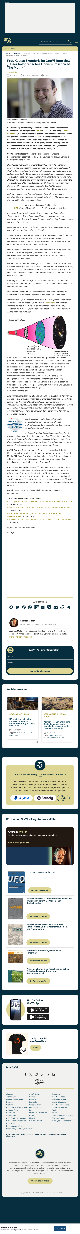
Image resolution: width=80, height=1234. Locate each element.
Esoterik (9, 1105)
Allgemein (17, 53)
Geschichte (10, 1113)
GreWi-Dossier (35, 1094)
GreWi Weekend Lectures (16, 1121)
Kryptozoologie (35, 1107)
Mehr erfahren (63, 798)
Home (8, 53)
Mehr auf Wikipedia (16, 842)
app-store (38, 1010)
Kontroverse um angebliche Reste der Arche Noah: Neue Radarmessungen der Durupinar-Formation (57, 725)
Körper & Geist (35, 1105)
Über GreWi (10, 1123)
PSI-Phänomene (58, 1097)
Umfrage (12, 735)
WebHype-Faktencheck (61, 1121)
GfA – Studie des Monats (16, 1118)
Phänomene (50, 303)
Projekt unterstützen (40, 1181)
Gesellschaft (15, 714)
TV (22, 733)
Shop (35, 1047)
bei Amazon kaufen (39, 890)
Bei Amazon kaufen (38, 981)
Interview (32, 1097)
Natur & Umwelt (35, 1121)
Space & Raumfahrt (60, 1107)
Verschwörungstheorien (61, 1118)
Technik (55, 1110)
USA (17, 735)
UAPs (25, 733)
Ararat (51, 735)
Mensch (32, 1118)
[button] (11, 607)
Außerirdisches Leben (14, 1099)
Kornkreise (33, 1102)
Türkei (63, 738)
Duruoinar (56, 738)
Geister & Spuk (12, 1110)
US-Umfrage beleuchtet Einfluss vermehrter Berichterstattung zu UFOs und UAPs (22, 722)
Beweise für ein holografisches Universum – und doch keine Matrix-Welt (38, 507)
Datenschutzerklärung (15, 1126)
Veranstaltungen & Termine (62, 1115)
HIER (16, 208)
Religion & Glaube (59, 1099)
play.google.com (38, 1017)
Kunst (31, 1110)
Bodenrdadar (48, 738)
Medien (17, 733)
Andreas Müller (12, 72)
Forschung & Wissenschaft (16, 1107)
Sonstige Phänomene (60, 1105)
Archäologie (50, 714)
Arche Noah (58, 735)
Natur (38, 131)
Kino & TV (33, 1099)
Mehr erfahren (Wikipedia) (21, 637)
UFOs (26, 714)
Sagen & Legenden (59, 1102)
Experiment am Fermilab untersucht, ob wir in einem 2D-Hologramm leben (40, 519)
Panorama (56, 1094)
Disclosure (10, 1102)
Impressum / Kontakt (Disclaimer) (19, 1129)
